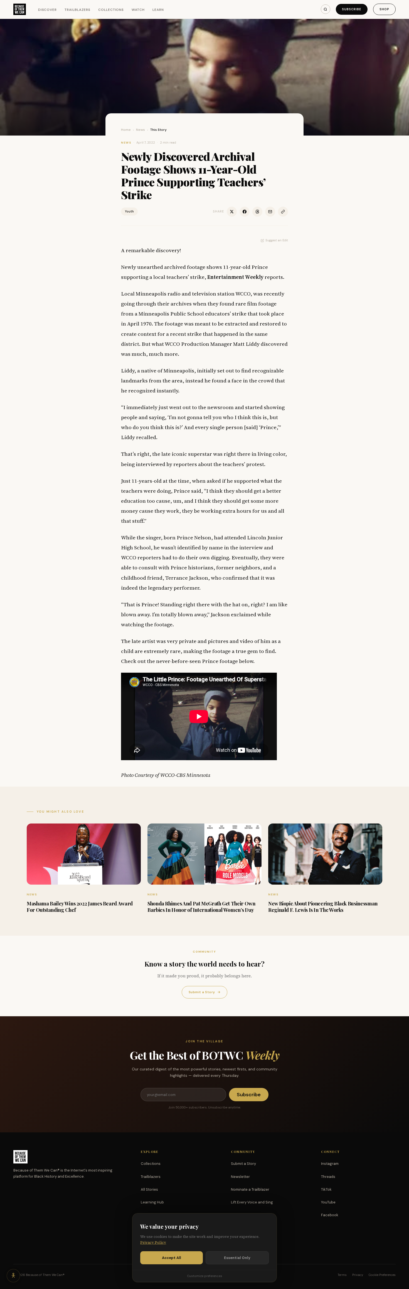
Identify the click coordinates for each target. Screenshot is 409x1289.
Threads (328, 1176)
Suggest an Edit (276, 240)
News (140, 129)
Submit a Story (204, 992)
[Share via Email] (270, 212)
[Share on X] (232, 212)
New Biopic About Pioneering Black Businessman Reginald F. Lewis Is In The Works (323, 906)
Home (126, 129)
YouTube (328, 1202)
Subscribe (351, 9)
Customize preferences (204, 1276)
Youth (129, 211)
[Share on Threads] (257, 212)
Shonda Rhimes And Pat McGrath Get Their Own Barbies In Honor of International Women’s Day (201, 906)
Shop (384, 9)
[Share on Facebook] (245, 212)
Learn (158, 9)
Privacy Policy (153, 1242)
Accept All (171, 1257)
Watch (138, 9)
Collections (111, 9)
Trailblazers (77, 9)
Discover (47, 9)
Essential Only (237, 1257)
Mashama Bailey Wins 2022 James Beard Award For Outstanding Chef (80, 906)
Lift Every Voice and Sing (252, 1202)
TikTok (326, 1189)
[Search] (325, 9)
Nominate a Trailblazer (250, 1189)
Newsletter (240, 1176)
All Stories (149, 1189)
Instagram (330, 1163)
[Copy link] (283, 212)
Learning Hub (152, 1202)
